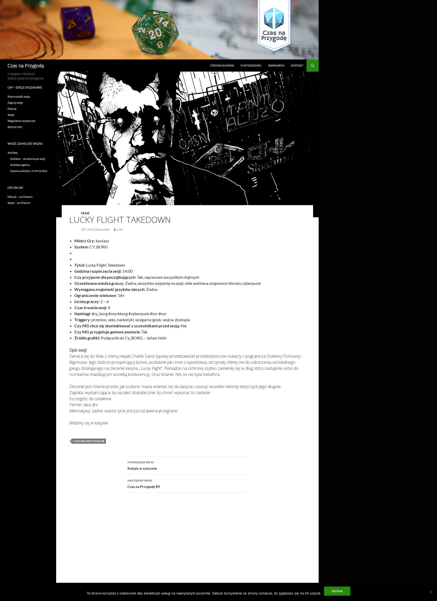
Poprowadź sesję (19, 96)
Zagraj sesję (15, 102)
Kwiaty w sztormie (142, 465)
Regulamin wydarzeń (21, 121)
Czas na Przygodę (26, 65)
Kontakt (297, 65)
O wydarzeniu (251, 65)
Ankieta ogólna (20, 165)
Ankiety (13, 153)
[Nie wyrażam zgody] (430, 591)
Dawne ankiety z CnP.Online (28, 171)
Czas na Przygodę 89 (143, 484)
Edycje (12, 109)
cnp (120, 229)
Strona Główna (222, 65)
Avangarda (276, 65)
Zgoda (337, 591)
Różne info (15, 127)
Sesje (85, 213)
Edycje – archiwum (20, 197)
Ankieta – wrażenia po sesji (27, 159)
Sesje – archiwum (19, 203)
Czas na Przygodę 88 (89, 441)
